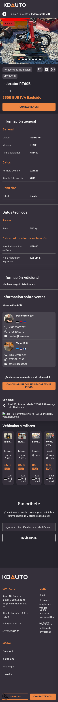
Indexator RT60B (40, 14)
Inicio (13, 14)
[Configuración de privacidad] (5, 696)
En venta (23, 14)
